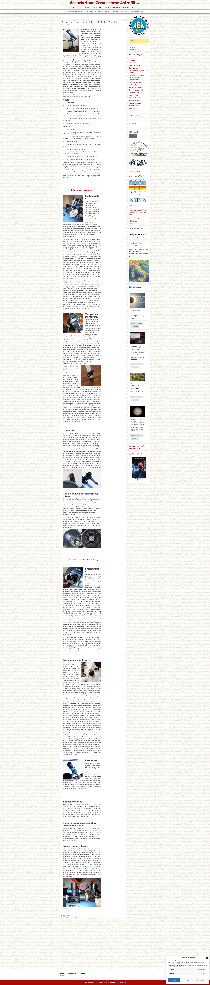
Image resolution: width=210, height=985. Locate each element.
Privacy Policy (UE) (134, 47)
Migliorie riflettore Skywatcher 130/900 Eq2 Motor (89, 22)
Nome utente (133, 115)
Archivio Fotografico (136, 85)
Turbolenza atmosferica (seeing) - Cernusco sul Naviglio (137, 212)
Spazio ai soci (66, 915)
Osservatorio (133, 68)
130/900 (65, 917)
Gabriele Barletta (136, 11)
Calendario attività (135, 65)
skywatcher (89, 917)
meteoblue (133, 206)
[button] (207, 957)
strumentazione (97, 917)
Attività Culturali (135, 98)
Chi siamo (70, 11)
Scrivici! (100, 11)
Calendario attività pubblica (85, 11)
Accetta (174, 980)
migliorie (73, 917)
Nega (187, 980)
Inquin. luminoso (135, 103)
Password (132, 124)
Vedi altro (134, 356)
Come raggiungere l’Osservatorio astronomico (137, 77)
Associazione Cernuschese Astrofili (102, 3)
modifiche (79, 917)
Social (107, 11)
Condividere (135, 324)
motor (83, 917)
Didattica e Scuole (135, 93)
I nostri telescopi (136, 82)
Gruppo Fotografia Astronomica (137, 445)
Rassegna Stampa (135, 87)
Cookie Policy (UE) (134, 49)
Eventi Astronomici (136, 90)
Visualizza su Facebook (136, 321)
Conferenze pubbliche (119, 11)
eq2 (69, 917)
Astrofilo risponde (135, 105)
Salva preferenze (201, 980)
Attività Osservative (136, 100)
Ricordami (134, 132)
